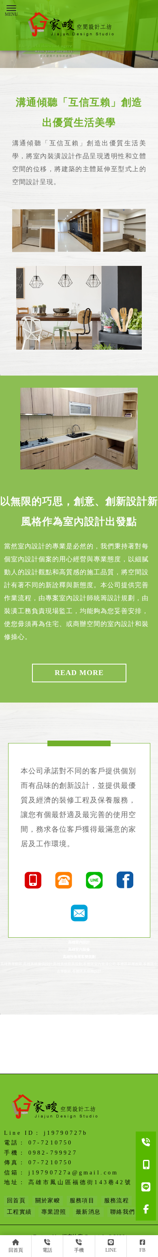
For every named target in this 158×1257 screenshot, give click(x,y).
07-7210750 (50, 1143)
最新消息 (88, 1212)
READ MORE (79, 673)
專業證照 (53, 1212)
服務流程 (116, 1201)
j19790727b (66, 1133)
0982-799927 (52, 1153)
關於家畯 (47, 1201)
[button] (75, 61)
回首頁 (16, 1201)
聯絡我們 (122, 1212)
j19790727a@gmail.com (73, 1173)
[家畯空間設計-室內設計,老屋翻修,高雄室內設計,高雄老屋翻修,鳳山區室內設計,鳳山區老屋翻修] (73, 25)
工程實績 (19, 1212)
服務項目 (82, 1201)
